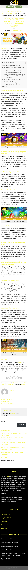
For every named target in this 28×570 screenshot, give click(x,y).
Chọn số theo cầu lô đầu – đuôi (13, 84)
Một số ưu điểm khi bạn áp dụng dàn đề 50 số (13, 68)
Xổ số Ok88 (4, 528)
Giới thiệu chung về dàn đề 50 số (11, 65)
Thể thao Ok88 (5, 525)
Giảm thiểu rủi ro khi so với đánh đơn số (15, 74)
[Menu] (2, 3)
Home (2, 11)
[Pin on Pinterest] (18, 377)
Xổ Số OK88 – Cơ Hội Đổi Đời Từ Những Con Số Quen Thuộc (14, 19)
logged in (12, 413)
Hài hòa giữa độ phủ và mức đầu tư (14, 70)
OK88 (19, 362)
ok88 (6, 99)
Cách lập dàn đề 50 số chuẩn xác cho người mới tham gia (12, 80)
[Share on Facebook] (9, 377)
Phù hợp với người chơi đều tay (13, 72)
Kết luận (5, 86)
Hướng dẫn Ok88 (5, 514)
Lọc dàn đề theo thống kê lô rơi (13, 83)
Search (3, 421)
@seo (21, 30)
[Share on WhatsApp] (7, 377)
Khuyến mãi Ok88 (6, 518)
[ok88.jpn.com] (14, 2)
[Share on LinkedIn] (21, 377)
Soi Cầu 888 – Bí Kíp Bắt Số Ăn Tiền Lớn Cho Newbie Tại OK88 (7, 402)
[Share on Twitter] (12, 377)
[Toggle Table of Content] (23, 63)
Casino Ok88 (4, 521)
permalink (23, 384)
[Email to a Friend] (15, 377)
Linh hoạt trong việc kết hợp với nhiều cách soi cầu (15, 76)
